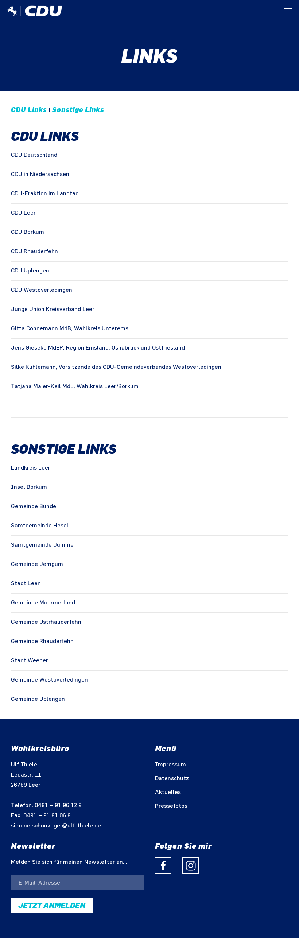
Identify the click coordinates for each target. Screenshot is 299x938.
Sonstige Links (78, 110)
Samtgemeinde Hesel (40, 525)
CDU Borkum (27, 232)
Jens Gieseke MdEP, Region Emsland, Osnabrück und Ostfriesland (98, 348)
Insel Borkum (29, 487)
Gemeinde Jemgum (37, 564)
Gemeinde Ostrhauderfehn (46, 622)
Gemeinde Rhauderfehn (42, 641)
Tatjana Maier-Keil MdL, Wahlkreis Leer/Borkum (75, 386)
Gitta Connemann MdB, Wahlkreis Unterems (69, 328)
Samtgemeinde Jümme (42, 545)
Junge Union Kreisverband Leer (52, 309)
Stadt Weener (29, 660)
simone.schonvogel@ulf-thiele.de (56, 826)
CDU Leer (23, 213)
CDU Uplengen (30, 271)
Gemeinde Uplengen (38, 699)
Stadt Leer (25, 583)
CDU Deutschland (34, 155)
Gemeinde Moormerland (43, 603)
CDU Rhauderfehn (34, 251)
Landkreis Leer (30, 468)
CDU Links (29, 110)
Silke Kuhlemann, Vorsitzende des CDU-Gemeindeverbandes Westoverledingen (116, 367)
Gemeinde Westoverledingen (49, 680)
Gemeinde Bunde (33, 506)
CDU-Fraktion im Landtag (45, 193)
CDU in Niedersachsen (40, 174)
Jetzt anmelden (51, 905)
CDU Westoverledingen (41, 290)
